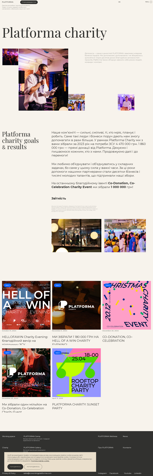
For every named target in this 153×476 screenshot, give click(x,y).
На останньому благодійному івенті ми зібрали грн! (93, 185)
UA (119, 2)
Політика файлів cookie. (40, 461)
